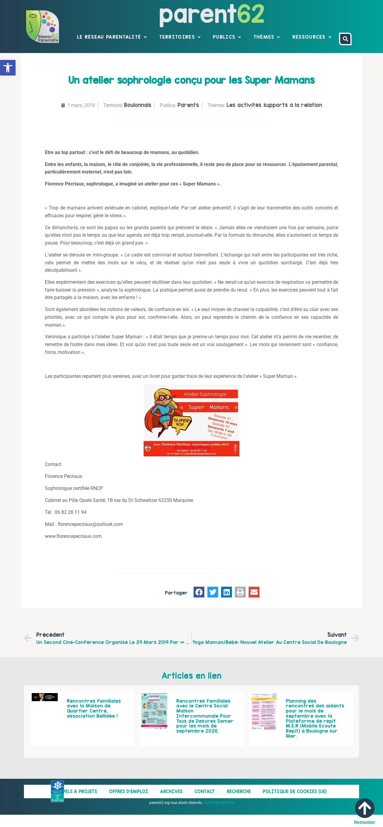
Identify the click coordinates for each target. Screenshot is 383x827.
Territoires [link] (177, 37)
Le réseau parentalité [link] (109, 37)
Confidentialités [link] (218, 802)
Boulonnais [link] (137, 105)
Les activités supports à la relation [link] (274, 105)
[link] (8, 68)
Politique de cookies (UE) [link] (295, 791)
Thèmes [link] (263, 37)
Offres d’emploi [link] (128, 791)
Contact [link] (204, 791)
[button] (199, 592)
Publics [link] (224, 37)
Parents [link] (188, 105)
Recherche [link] (239, 791)
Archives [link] (171, 791)
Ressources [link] (309, 37)
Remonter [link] (364, 822)
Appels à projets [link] (77, 791)
